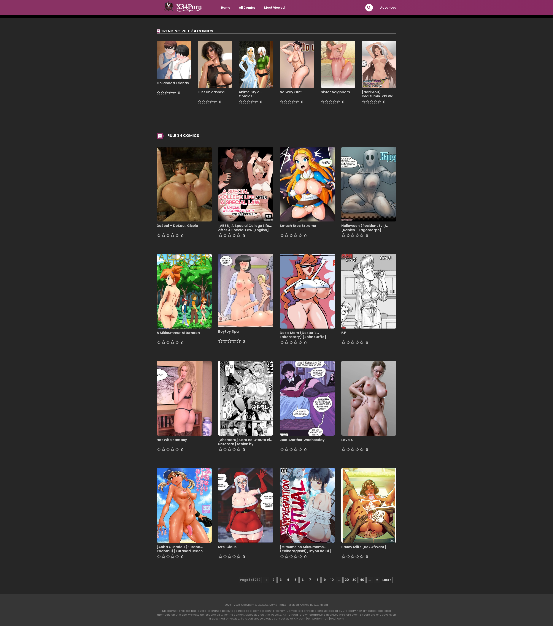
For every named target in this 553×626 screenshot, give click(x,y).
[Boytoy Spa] (245, 290)
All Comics (247, 7)
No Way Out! (291, 92)
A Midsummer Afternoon (178, 332)
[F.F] (368, 291)
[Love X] (368, 398)
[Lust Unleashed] (215, 64)
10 (332, 580)
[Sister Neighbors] (338, 64)
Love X (347, 439)
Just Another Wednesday (302, 439)
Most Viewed (274, 7)
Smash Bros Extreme (298, 225)
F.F (343, 332)
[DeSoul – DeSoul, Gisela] (184, 184)
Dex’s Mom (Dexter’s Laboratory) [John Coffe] (303, 334)
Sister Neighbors (335, 92)
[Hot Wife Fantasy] (184, 398)
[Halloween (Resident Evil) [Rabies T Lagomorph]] (368, 184)
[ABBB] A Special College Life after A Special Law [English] (243, 227)
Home (225, 7)
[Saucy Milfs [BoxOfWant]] (368, 505)
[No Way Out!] (297, 64)
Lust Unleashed (211, 92)
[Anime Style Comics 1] (256, 64)
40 (362, 580)
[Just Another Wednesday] (307, 398)
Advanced (388, 7)
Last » (386, 580)
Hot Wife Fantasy (172, 439)
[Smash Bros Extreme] (307, 184)
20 (347, 580)
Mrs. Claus (227, 546)
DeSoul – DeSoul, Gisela (177, 225)
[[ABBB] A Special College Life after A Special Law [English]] (245, 184)
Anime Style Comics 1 (249, 94)
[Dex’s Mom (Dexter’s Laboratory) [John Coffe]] (307, 291)
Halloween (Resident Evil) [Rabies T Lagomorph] (363, 227)
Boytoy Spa (228, 331)
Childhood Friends (173, 83)
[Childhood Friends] (174, 59)
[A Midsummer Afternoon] (184, 291)
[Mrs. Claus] (245, 505)
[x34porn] (182, 7)
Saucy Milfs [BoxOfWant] (363, 546)
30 (354, 580)
